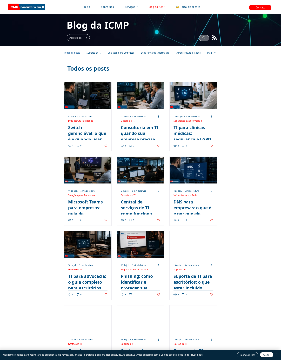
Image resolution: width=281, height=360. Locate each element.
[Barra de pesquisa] (204, 38)
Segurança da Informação (155, 52)
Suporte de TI (94, 52)
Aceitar (266, 354)
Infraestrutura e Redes (188, 52)
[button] (78, 37)
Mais (209, 52)
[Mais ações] (107, 116)
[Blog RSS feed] (214, 38)
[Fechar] (277, 354)
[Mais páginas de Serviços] (137, 7)
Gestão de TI (127, 120)
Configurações (247, 354)
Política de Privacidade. (190, 354)
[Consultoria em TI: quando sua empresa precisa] (140, 95)
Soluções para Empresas (121, 52)
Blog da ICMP (98, 25)
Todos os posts (72, 52)
